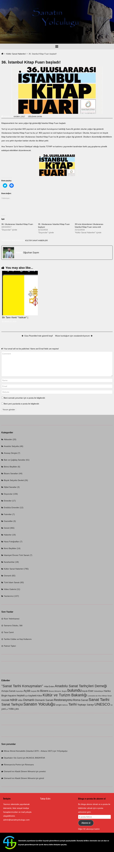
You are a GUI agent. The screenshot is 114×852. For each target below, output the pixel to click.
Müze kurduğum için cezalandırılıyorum (72, 336)
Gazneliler (8, 521)
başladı (34, 691)
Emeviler (8, 501)
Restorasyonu (63, 700)
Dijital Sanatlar (10, 487)
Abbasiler (8, 439)
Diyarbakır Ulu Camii (13, 758)
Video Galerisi (10, 589)
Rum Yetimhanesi (11, 619)
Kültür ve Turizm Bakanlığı (65, 695)
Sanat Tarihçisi (12, 704)
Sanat (84, 700)
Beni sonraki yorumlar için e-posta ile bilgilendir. (24, 398)
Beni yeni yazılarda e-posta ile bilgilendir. (21, 404)
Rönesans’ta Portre (12, 764)
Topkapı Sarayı (85, 704)
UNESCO (102, 704)
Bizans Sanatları (11, 473)
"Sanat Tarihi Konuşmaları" (22, 686)
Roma (76, 699)
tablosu (65, 705)
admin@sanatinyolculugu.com (16, 820)
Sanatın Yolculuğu (39, 704)
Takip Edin (45, 799)
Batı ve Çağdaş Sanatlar (14, 460)
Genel (6, 528)
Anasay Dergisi (10, 453)
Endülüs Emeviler (11, 507)
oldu (20, 700)
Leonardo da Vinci (95, 696)
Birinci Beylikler (10, 467)
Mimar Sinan (107, 696)
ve (111, 705)
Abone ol (85, 823)
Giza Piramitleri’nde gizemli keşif (38, 336)
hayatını (12, 695)
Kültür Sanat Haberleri (16, 54)
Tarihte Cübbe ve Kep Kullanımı (18, 639)
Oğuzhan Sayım (35, 117)
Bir (38, 691)
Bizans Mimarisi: (55, 691)
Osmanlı (7, 575)
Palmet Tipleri (10, 646)
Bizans (44, 690)
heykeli (21, 695)
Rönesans (29, 764)
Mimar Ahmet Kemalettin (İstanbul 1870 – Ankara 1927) (28, 751)
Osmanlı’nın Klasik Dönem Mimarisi (19, 771)
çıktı (16, 709)
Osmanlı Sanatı (44, 700)
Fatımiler (8, 514)
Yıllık (11, 708)
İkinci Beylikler (10, 548)
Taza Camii (9, 632)
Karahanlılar (9, 562)
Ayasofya (19, 691)
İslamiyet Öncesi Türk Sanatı (16, 555)
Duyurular (8, 494)
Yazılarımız (9, 596)
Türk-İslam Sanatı (12, 582)
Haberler (8, 535)
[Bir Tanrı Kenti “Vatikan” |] (20, 293)
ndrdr (14, 700)
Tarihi (72, 704)
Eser (90, 690)
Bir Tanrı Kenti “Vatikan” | (15, 317)
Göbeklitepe (98, 691)
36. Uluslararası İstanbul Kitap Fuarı (17, 224)
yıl (7, 709)
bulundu (74, 690)
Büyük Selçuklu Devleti (14, 480)
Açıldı (26, 690)
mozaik (5, 700)
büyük (85, 691)
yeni (3, 709)
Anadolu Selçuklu (11, 446)
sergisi (59, 705)
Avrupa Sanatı (8, 691)
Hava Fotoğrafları (11, 541)
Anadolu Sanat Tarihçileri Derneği (81, 686)
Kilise (39, 696)
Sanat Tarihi (99, 699)
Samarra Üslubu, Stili (13, 625)
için (26, 696)
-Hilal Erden (49, 686)
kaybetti (33, 695)
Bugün (64, 691)
